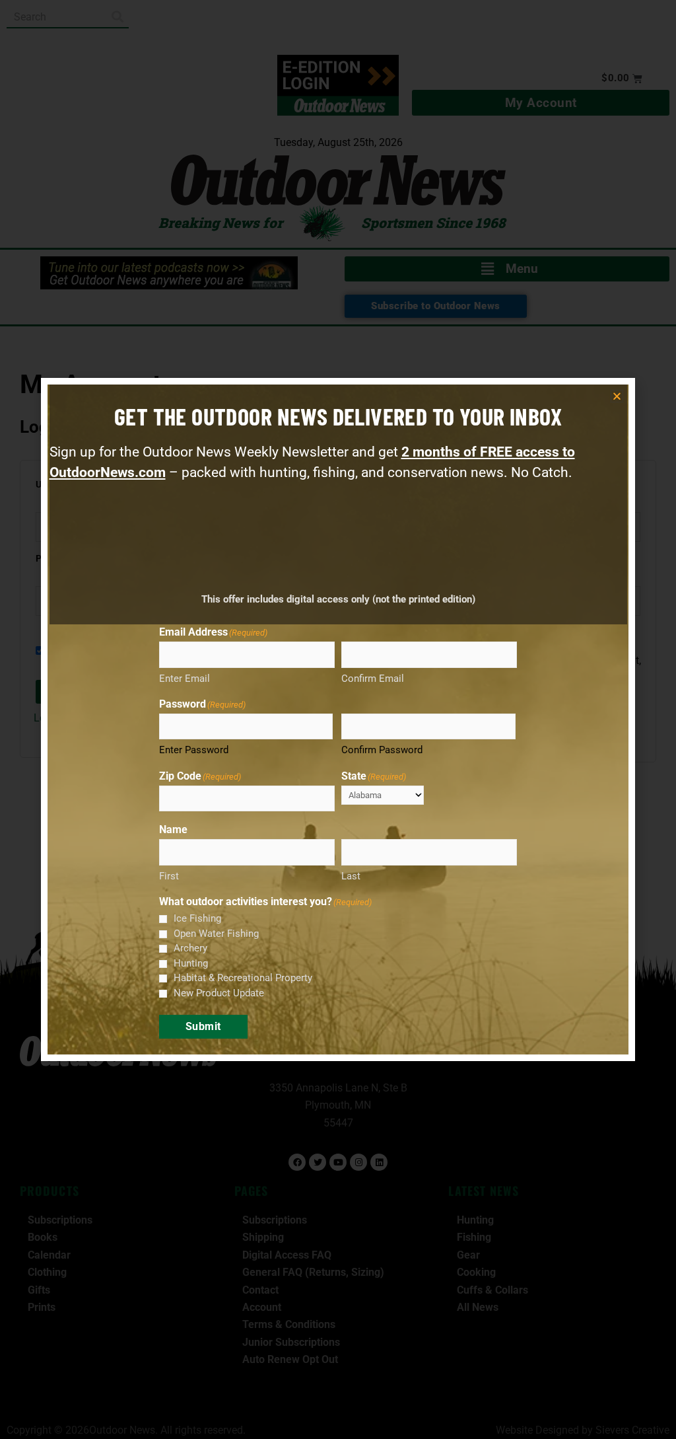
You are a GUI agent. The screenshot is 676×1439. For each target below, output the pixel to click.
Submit (203, 1026)
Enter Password (193, 750)
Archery (190, 948)
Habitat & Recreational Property (243, 978)
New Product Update (219, 993)
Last (350, 876)
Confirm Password (381, 750)
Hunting (191, 963)
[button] (617, 396)
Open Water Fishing (216, 934)
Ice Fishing (197, 918)
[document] (338, 719)
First (169, 876)
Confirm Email (372, 678)
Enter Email (184, 678)
